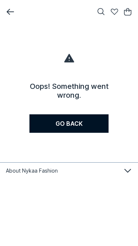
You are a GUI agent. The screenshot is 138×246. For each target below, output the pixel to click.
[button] (10, 11)
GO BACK (69, 123)
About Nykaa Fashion (32, 170)
